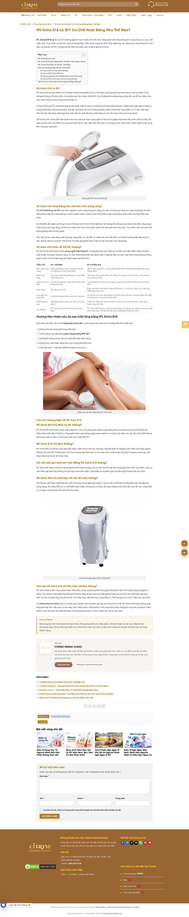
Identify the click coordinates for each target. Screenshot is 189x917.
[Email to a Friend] (95, 706)
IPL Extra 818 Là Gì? (46, 58)
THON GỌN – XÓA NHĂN (92, 15)
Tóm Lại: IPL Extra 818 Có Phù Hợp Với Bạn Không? (59, 81)
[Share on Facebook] (86, 706)
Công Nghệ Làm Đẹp (42, 24)
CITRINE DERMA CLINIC (68, 646)
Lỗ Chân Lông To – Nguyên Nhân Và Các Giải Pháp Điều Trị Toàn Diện (73, 686)
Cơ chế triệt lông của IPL (48, 210)
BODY (53, 15)
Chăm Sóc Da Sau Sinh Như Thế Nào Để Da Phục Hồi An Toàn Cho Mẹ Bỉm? (76, 694)
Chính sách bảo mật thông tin (119, 907)
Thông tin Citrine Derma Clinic (89, 664)
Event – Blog (146, 15)
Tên (42, 798)
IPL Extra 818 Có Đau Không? (52, 73)
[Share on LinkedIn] (104, 706)
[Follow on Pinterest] (145, 843)
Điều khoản (100, 907)
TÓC (110, 15)
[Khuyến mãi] (184, 543)
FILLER (119, 15)
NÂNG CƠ (65, 15)
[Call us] (141, 843)
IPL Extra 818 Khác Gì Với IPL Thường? (54, 64)
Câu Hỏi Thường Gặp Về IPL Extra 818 (54, 68)
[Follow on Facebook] (123, 843)
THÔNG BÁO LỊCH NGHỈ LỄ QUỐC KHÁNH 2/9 (62, 682)
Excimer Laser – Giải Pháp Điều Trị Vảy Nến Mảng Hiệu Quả (68, 690)
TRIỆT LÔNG (131, 15)
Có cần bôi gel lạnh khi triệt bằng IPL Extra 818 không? (62, 76)
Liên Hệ (160, 15)
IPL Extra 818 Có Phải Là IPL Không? (54, 71)
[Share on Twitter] (90, 706)
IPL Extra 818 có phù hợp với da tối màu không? (59, 79)
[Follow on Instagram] (127, 843)
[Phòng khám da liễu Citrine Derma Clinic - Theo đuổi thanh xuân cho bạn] (35, 6)
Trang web (120, 798)
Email (81, 798)
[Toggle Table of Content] (82, 55)
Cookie (136, 907)
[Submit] (136, 4)
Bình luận (44, 776)
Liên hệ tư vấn (63, 664)
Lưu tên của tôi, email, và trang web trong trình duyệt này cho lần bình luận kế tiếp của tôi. (82, 810)
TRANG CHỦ (29, 15)
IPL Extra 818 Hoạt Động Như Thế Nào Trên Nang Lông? (61, 61)
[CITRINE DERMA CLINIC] (46, 648)
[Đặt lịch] (184, 552)
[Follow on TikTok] (132, 843)
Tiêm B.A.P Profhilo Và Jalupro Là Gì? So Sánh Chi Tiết (66, 697)
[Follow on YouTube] (150, 843)
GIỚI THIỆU (41, 15)
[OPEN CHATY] (3, 905)
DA (76, 15)
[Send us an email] (136, 843)
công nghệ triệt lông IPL (76, 251)
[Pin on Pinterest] (99, 706)
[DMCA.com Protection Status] (40, 866)
